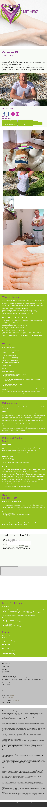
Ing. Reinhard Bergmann (11, 699)
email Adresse (6, 540)
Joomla (9, 694)
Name (4, 539)
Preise (25, 124)
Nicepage (12, 695)
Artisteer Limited (15, 700)
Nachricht (5, 544)
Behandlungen (9, 122)
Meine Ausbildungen (10, 124)
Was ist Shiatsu (9, 121)
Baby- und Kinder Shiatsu (25, 122)
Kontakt (19, 123)
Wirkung (25, 121)
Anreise (35, 123)
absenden (21, 545)
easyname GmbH (9, 697)
